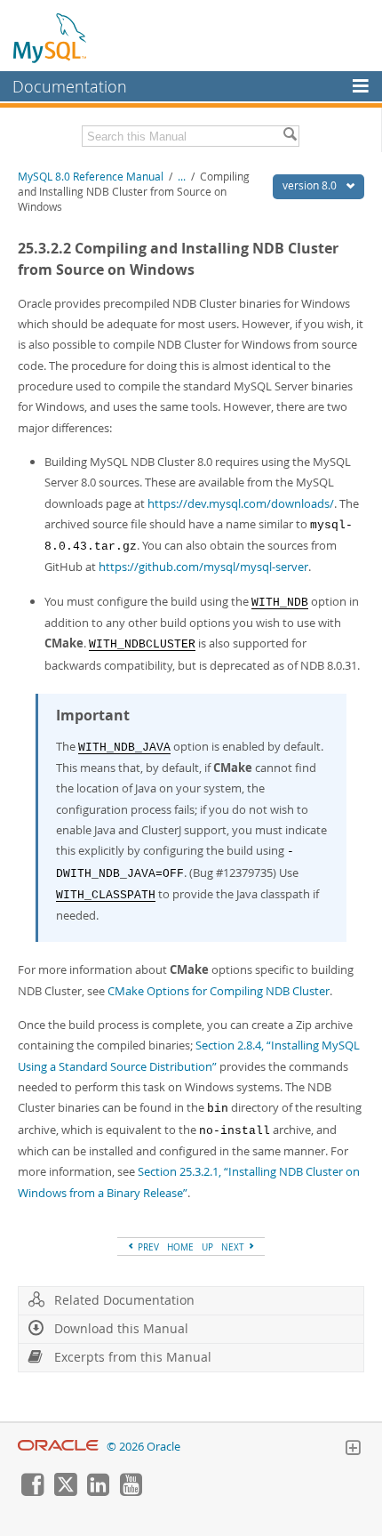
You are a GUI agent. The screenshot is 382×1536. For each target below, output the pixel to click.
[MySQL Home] (51, 37)
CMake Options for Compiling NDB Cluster (218, 991)
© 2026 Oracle (143, 1446)
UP (207, 1247)
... (182, 176)
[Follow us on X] (65, 1491)
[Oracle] (58, 1446)
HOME (180, 1247)
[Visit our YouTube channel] (130, 1491)
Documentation (69, 86)
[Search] (289, 136)
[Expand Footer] (352, 1450)
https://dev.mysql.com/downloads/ (240, 503)
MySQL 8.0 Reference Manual (90, 176)
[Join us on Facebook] (32, 1491)
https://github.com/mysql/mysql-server (203, 567)
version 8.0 (311, 185)
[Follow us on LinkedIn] (98, 1491)
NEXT (234, 1247)
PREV (147, 1247)
